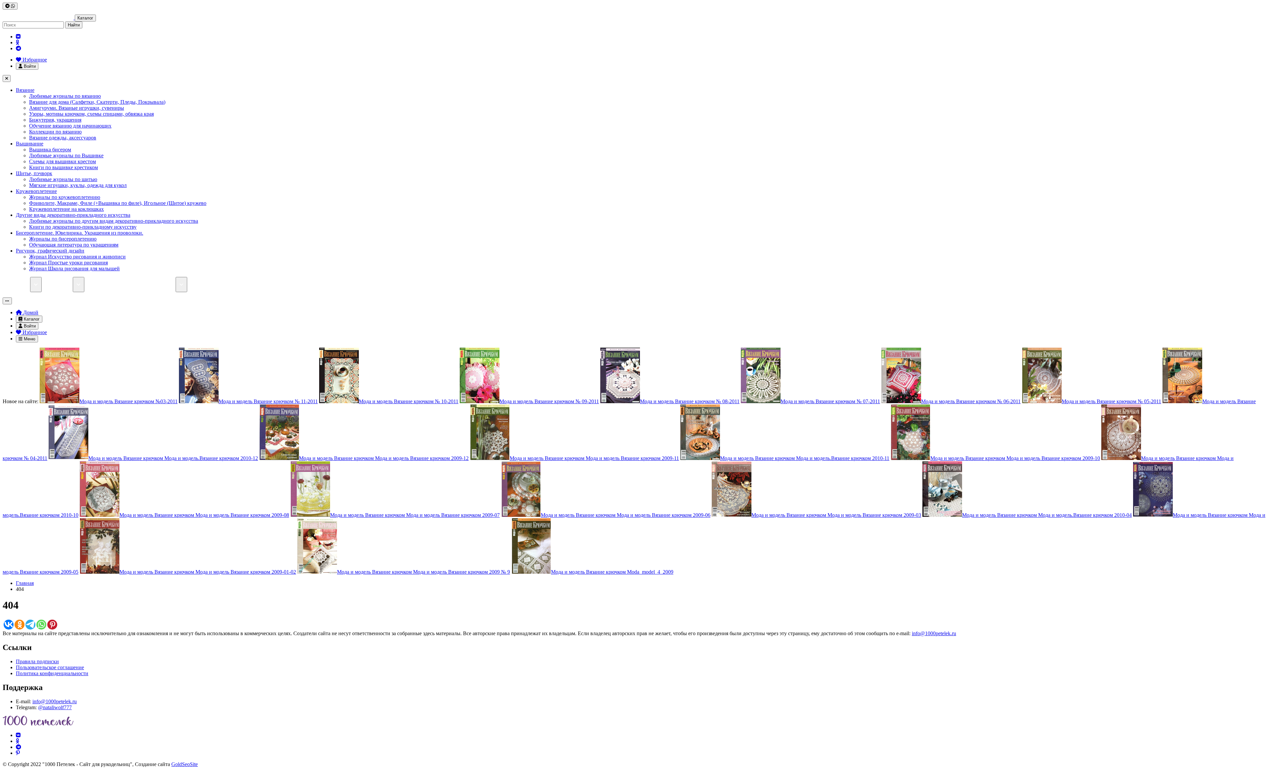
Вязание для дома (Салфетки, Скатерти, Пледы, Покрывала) (97, 102)
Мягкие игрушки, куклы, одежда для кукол (78, 185)
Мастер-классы (159, 284)
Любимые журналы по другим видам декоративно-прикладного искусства (113, 221)
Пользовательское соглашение (50, 667)
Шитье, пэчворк (34, 173)
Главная (25, 583)
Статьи (124, 284)
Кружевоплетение (36, 191)
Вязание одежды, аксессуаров (62, 137)
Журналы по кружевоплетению (64, 197)
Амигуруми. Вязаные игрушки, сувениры (76, 108)
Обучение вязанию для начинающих (70, 126)
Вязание (25, 90)
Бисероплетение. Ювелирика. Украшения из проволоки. (79, 233)
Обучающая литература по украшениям (73, 245)
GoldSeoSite (184, 764)
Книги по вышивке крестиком (63, 167)
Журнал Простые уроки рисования (68, 262)
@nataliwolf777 (55, 707)
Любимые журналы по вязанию (65, 96)
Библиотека (59, 284)
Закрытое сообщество (216, 284)
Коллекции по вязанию (55, 132)
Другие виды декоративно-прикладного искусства (73, 215)
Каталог (85, 18)
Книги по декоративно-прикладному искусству (83, 227)
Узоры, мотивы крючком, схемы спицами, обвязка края (91, 114)
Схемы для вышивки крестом (62, 161)
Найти (74, 24)
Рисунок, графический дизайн (50, 250)
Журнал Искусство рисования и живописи (77, 256)
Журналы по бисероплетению (63, 239)
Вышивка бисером (50, 149)
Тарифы (98, 284)
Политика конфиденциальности (52, 673)
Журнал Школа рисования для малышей (74, 268)
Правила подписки (37, 661)
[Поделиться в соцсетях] (10, 6)
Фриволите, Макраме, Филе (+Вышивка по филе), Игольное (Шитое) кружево (117, 203)
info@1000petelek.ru (934, 633)
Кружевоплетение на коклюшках (66, 209)
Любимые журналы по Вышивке (66, 155)
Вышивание (29, 143)
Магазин (20, 284)
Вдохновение (265, 284)
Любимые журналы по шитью (63, 179)
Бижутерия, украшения (55, 120)
